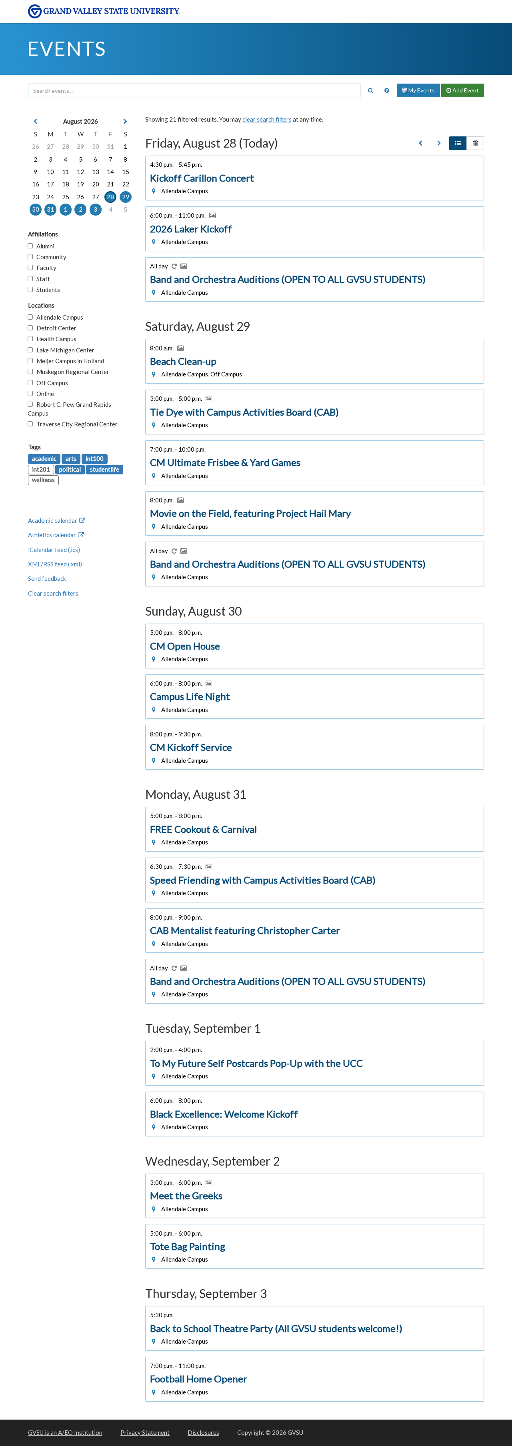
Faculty (44, 267)
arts (71, 458)
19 (80, 184)
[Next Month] (126, 121)
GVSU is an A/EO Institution (65, 1432)
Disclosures (203, 1432)
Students (46, 289)
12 (80, 171)
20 (95, 184)
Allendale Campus (58, 317)
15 (125, 171)
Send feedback (47, 578)
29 (80, 146)
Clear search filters (53, 593)
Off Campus (50, 382)
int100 (95, 458)
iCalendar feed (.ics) (54, 549)
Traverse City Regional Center (75, 424)
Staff (41, 278)
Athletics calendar (52, 534)
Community (49, 256)
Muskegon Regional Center (71, 371)
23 (35, 196)
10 (50, 171)
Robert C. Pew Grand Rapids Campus (69, 408)
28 (65, 146)
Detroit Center (54, 328)
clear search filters (267, 119)
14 (110, 171)
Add (465, 90)
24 (50, 196)
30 (95, 146)
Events (66, 48)
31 (110, 146)
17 (50, 184)
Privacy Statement (145, 1432)
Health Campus (54, 338)
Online (43, 393)
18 (65, 184)
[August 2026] (420, 143)
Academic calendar (53, 520)
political (70, 469)
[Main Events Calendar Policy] (387, 90)
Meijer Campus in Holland (68, 360)
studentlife (104, 469)
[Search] (370, 90)
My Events (421, 90)
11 (65, 171)
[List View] (458, 143)
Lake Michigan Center (63, 350)
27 (50, 146)
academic (44, 458)
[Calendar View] (475, 143)
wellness (43, 479)
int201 (41, 469)
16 (35, 184)
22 (125, 184)
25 (65, 196)
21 (110, 184)
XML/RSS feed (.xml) (55, 564)
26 (35, 146)
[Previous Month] (36, 121)
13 (95, 171)
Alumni (43, 246)
